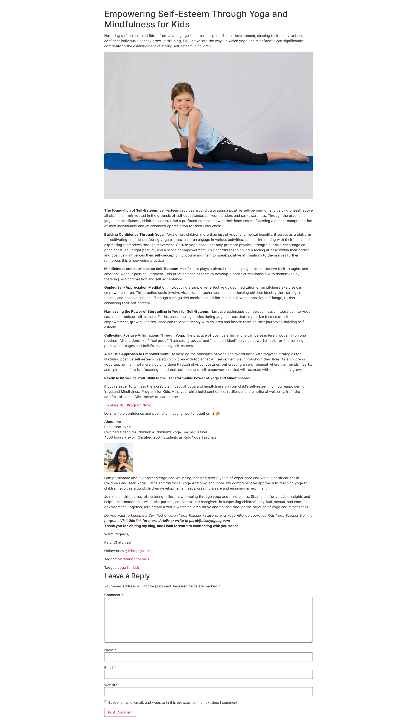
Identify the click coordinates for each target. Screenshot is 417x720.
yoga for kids (129, 567)
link (139, 520)
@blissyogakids (138, 551)
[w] (127, 405)
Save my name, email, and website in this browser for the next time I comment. (173, 702)
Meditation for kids (133, 559)
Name (110, 650)
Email (110, 667)
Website (110, 685)
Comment (113, 595)
